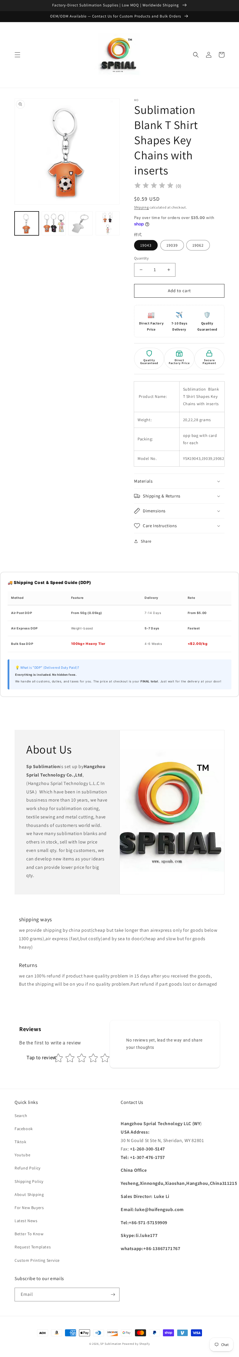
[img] (154, 186)
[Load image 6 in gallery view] (108, 223)
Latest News (26, 1220)
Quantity (141, 258)
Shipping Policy (29, 1181)
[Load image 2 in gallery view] (54, 223)
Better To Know (29, 1233)
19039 (172, 245)
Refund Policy (28, 1168)
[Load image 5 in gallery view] (80, 223)
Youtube (22, 1154)
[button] (17, 54)
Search (21, 1115)
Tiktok (21, 1141)
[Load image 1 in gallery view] (27, 223)
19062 (198, 245)
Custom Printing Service (37, 1260)
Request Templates (33, 1247)
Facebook (24, 1128)
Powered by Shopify (136, 1344)
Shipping (141, 207)
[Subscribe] (112, 1294)
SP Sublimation (110, 1344)
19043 (146, 245)
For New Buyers (29, 1207)
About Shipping (29, 1194)
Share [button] (146, 541)
